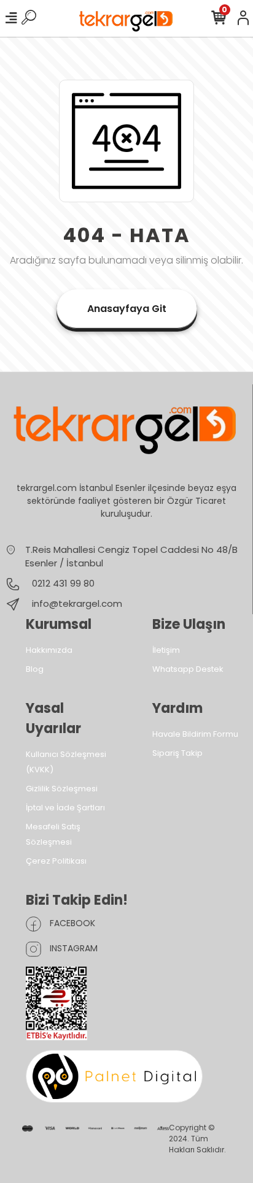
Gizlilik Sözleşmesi (62, 788)
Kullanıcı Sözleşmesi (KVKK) (66, 761)
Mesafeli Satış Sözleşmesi (53, 834)
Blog (35, 669)
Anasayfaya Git (126, 309)
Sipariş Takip (177, 753)
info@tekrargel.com (77, 603)
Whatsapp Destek (188, 669)
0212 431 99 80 (62, 583)
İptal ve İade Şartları (65, 807)
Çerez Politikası (56, 861)
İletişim (166, 650)
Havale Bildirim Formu (195, 734)
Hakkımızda (49, 650)
